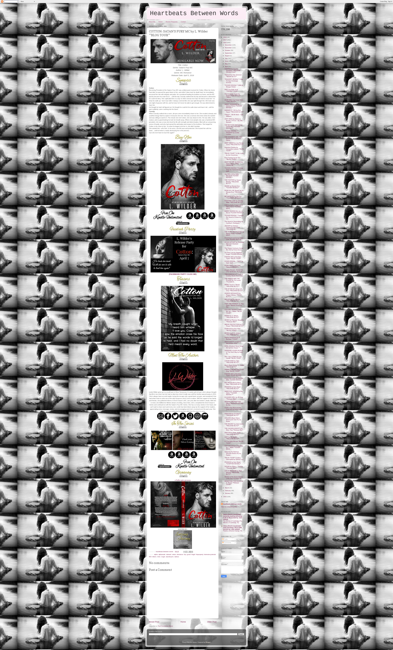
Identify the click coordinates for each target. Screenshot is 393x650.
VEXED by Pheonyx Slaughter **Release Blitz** (234, 320)
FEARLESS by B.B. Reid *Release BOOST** (232, 266)
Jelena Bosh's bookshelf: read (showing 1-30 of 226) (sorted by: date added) (232, 527)
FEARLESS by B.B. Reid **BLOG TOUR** (232, 329)
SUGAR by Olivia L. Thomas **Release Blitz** (234, 467)
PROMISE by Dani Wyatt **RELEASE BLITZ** (233, 387)
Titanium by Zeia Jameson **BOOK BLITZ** (233, 75)
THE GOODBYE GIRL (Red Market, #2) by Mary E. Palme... (233, 138)
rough (163, 556)
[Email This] (184, 552)
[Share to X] (188, 552)
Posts (226, 539)
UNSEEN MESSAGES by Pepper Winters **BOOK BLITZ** (233, 295)
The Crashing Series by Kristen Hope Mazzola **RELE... (232, 95)
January (228, 493)
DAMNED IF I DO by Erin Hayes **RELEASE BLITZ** (234, 111)
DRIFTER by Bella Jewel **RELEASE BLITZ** (232, 433)
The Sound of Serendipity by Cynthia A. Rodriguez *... (234, 222)
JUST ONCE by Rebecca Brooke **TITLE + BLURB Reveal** (233, 120)
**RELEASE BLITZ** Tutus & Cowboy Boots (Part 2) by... (234, 275)
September (229, 53)
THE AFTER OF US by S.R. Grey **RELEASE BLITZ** (234, 289)
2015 (225, 496)
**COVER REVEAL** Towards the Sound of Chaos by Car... (234, 217)
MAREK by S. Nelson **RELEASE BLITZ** (232, 316)
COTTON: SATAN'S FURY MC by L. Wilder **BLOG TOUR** (233, 311)
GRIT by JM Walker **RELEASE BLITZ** (232, 438)
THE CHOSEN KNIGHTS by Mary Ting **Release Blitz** (234, 429)
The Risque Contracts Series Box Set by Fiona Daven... (234, 249)
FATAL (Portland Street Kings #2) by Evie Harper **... (234, 347)
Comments (227, 542)
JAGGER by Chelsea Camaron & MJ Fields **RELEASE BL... (232, 227)
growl (189, 554)
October (228, 50)
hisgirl (193, 554)
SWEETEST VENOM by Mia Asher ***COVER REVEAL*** (234, 393)
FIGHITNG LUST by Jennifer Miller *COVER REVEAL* (234, 379)
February (228, 490)
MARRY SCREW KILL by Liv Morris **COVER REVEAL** (234, 212)
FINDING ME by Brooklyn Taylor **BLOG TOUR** (233, 257)
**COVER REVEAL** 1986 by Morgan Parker (234, 86)
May (226, 64)
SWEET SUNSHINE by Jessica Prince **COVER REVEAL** (233, 106)
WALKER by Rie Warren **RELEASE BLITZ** (232, 300)
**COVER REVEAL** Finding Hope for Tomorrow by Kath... (234, 169)
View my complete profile (229, 507)
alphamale (162, 554)
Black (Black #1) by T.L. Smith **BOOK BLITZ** (234, 366)
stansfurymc (170, 556)
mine (158, 556)
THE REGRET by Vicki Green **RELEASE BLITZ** (234, 424)
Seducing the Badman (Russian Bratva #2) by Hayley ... (233, 453)
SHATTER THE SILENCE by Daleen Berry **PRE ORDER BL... (234, 163)
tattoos (176, 556)
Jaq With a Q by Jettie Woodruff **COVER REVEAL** (232, 175)
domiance (180, 554)
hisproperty (199, 554)
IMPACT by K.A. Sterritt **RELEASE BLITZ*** (232, 285)
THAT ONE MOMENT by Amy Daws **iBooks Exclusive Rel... (234, 305)
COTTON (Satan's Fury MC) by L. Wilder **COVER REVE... (234, 447)
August (227, 55)
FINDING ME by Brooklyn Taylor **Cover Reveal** (233, 374)
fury (185, 554)
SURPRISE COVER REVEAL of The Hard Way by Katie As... (234, 352)
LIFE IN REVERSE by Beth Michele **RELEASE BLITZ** (233, 472)
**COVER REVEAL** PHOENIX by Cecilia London (232, 132)
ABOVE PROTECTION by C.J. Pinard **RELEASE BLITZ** (234, 325)
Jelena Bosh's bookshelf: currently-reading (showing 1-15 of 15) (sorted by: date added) (232, 517)
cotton (174, 554)
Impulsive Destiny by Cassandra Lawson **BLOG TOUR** (234, 149)
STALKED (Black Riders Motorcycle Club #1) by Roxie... (233, 419)
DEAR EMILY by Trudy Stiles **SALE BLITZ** (234, 100)
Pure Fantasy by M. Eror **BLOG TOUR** (232, 158)
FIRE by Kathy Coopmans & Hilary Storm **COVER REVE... (234, 206)
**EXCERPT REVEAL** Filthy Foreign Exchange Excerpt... (234, 80)
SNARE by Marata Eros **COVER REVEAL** (232, 186)
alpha (156, 554)
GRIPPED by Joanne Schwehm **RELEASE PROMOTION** (232, 70)
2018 (225, 37)
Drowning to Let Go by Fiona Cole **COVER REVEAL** (234, 238)
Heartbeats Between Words (194, 13)
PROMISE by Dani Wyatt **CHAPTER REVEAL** (233, 463)
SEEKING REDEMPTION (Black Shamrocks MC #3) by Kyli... (234, 403)
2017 (225, 40)
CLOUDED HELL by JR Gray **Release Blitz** (234, 398)
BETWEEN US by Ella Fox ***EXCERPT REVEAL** (233, 197)
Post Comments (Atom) (165, 626)
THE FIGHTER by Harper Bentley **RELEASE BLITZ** (233, 181)
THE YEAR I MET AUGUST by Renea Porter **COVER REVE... (234, 233)
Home (160, 22)
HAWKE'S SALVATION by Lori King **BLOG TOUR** (234, 370)
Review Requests (172, 22)
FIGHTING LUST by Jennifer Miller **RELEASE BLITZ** (234, 201)
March (227, 488)
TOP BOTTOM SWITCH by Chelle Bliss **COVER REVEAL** (233, 126)
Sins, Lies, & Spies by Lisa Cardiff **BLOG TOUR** (233, 357)
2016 (225, 42)
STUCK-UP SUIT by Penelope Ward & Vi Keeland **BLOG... (234, 243)
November (228, 48)
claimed (168, 554)
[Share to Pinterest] (192, 552)
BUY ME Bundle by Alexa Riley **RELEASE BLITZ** (234, 383)
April (226, 66)
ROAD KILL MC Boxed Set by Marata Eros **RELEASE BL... (234, 192)
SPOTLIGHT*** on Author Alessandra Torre (233, 342)
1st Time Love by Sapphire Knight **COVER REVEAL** (234, 253)
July (226, 58)
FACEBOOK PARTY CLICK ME (182, 274)
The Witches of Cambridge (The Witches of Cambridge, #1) (232, 522)
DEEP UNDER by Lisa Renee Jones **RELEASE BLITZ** (234, 143)
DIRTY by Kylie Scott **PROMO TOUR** (231, 90)
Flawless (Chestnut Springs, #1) (232, 531)
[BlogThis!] (186, 552)
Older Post (211, 622)
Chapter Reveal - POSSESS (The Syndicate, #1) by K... (234, 270)
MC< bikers (152, 556)
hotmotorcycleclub (210, 554)
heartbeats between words (232, 504)
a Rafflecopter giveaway (183, 480)
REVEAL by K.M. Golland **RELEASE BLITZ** (233, 334)
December (228, 45)
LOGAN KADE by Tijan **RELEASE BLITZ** (232, 361)
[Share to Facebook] (190, 552)
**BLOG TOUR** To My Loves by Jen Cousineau (234, 154)
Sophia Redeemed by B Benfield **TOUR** (232, 338)
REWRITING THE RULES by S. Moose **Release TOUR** (234, 482)
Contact (183, 22)
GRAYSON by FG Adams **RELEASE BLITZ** (233, 414)
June (227, 61)
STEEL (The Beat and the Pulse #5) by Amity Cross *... (233, 409)
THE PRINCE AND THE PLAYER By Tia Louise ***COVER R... (233, 280)
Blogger (208, 642)
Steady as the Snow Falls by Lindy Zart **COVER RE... (234, 477)
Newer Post (154, 622)
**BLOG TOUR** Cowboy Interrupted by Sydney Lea (234, 458)
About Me (152, 22)
